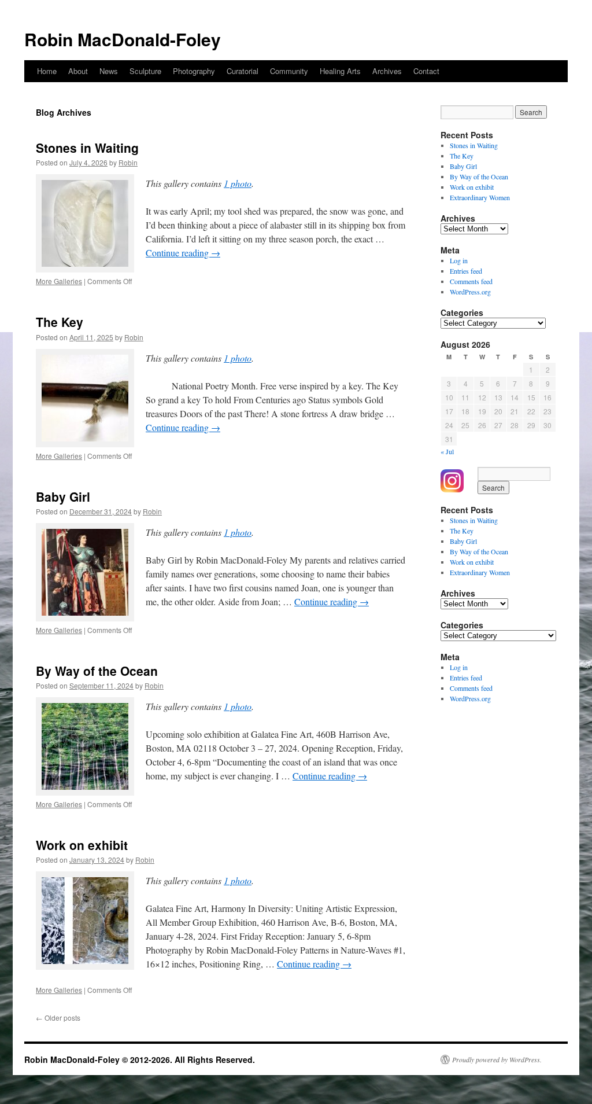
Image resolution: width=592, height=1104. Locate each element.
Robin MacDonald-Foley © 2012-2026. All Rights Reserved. (139, 1059)
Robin (128, 162)
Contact (426, 70)
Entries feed (466, 270)
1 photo (237, 183)
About (78, 70)
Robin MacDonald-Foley (122, 39)
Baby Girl (63, 496)
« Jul (447, 451)
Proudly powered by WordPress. (497, 1059)
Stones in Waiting (87, 147)
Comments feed (471, 281)
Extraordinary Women (480, 197)
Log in (459, 260)
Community (289, 70)
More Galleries (59, 281)
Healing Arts (340, 70)
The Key (59, 321)
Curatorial (242, 70)
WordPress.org (470, 291)
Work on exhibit (82, 844)
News (108, 70)
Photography (194, 70)
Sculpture (145, 70)
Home (47, 70)
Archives (387, 70)
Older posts (58, 1017)
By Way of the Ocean (97, 670)
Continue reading (183, 252)
